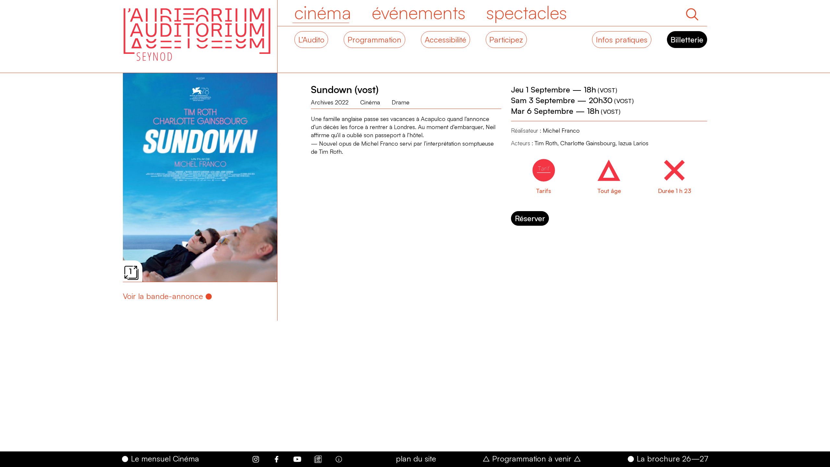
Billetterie (686, 39)
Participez (506, 39)
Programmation (374, 39)
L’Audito (311, 39)
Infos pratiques (621, 39)
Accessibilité (445, 39)
